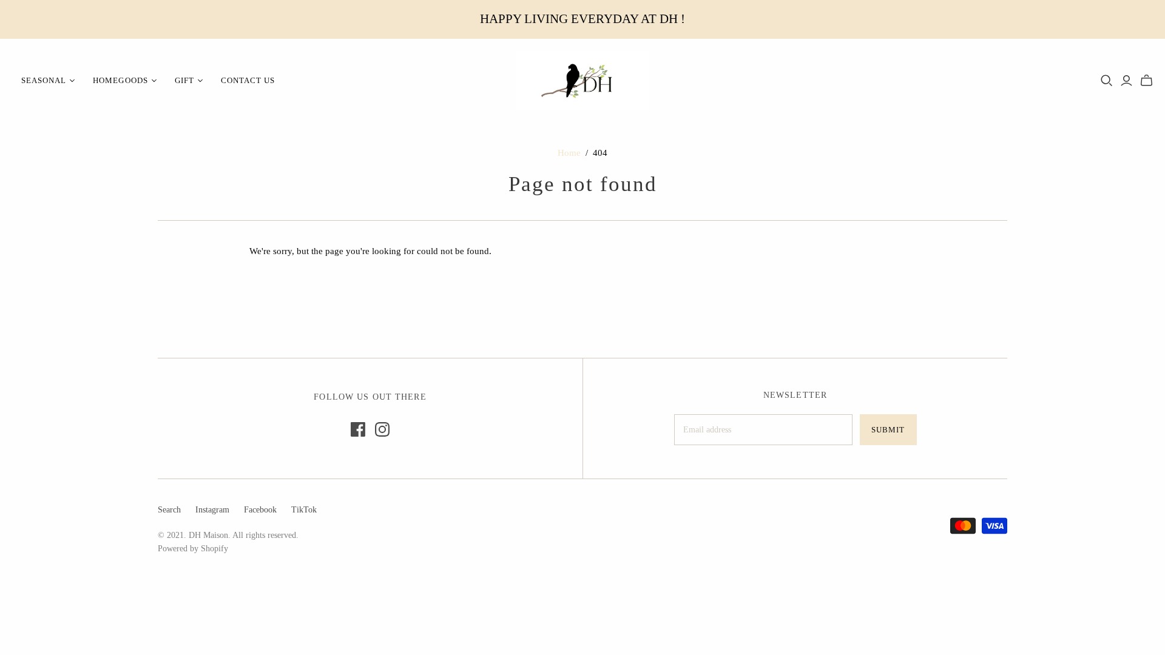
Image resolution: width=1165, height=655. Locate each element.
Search (169, 509)
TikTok (304, 509)
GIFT (184, 80)
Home (569, 153)
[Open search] (1107, 81)
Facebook (260, 509)
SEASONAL (43, 80)
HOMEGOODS (120, 80)
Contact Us (248, 80)
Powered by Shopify (193, 548)
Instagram (212, 509)
